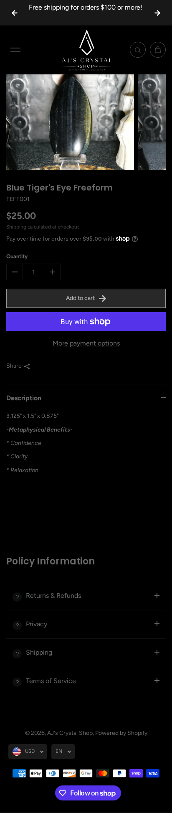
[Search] (138, 50)
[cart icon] (158, 50)
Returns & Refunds (53, 596)
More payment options (86, 343)
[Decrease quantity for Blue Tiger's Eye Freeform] (14, 272)
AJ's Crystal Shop (70, 733)
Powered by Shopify (121, 733)
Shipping (16, 227)
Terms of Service (51, 681)
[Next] (157, 13)
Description (23, 398)
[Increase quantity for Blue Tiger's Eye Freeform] (52, 272)
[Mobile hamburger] (15, 50)
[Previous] (14, 13)
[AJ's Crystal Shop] (86, 49)
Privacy (36, 624)
